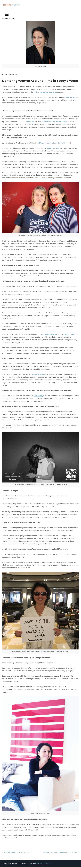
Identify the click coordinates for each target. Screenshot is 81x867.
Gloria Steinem (38, 374)
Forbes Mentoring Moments (45, 92)
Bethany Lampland (49, 334)
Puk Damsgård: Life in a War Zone (16, 852)
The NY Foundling (71, 334)
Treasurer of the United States (54, 121)
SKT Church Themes (43, 863)
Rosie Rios (30, 121)
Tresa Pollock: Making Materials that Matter (61, 852)
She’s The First (53, 148)
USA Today (70, 97)
